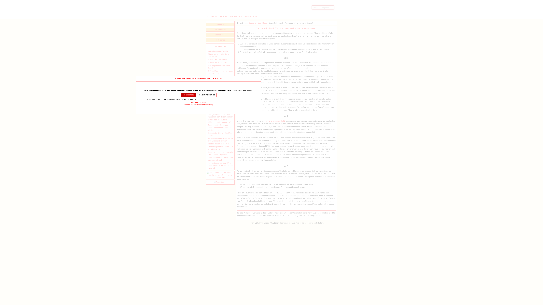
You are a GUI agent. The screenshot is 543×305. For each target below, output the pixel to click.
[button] (188, 95)
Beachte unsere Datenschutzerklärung (198, 105)
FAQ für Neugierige (198, 103)
